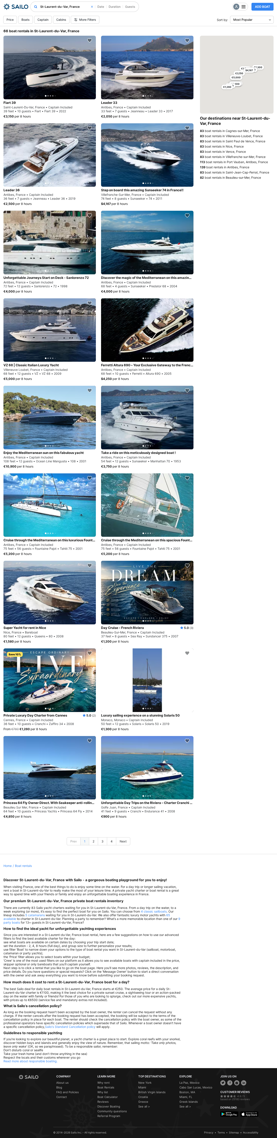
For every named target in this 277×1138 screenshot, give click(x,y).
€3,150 (239, 73)
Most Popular (242, 19)
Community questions (112, 1111)
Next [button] (123, 841)
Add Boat (262, 6)
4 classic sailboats (154, 911)
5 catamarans (35, 915)
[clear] (92, 7)
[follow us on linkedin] (243, 1082)
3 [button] (102, 841)
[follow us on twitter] (222, 1082)
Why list (102, 1092)
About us (62, 1082)
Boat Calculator (107, 1097)
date (100, 6)
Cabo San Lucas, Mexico (195, 1087)
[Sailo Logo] (15, 6)
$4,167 (249, 70)
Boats (25, 19)
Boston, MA (187, 1092)
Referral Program (108, 1116)
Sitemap (234, 1132)
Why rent (103, 1082)
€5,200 (235, 83)
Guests (130, 6)
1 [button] (84, 841)
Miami (142, 1087)
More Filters (87, 19)
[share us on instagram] (236, 1082)
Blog (59, 1087)
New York (144, 1082)
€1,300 (258, 67)
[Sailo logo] (36, 1077)
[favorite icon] (89, 40)
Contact (61, 1097)
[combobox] (66, 7)
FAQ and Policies (67, 1092)
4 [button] (112, 841)
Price (10, 19)
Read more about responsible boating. (30, 1061)
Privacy (208, 1132)
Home (7, 866)
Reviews (103, 1101)
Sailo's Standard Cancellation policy (70, 1027)
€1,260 (227, 86)
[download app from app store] (249, 1114)
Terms (221, 1132)
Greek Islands (188, 1101)
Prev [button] (73, 841)
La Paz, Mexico (189, 1082)
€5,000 (236, 77)
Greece (143, 1101)
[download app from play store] (229, 1114)
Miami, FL (185, 1097)
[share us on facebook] (229, 1082)
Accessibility (250, 1132)
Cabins (61, 19)
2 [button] (93, 841)
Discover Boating (108, 1106)
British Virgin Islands (152, 1092)
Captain (42, 19)
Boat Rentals (105, 1087)
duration (115, 6)
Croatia (143, 1097)
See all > (144, 1106)
